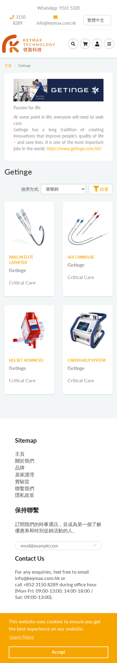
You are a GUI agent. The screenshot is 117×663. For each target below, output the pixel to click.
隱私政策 (24, 495)
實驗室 (22, 481)
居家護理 (24, 474)
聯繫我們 (24, 488)
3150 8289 (19, 20)
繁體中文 (95, 20)
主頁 (8, 65)
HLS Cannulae (81, 257)
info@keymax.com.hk (56, 23)
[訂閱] (94, 545)
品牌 (20, 467)
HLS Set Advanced (26, 360)
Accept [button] (58, 652)
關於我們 (24, 460)
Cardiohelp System (86, 360)
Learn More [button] (22, 637)
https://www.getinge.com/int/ (74, 148)
